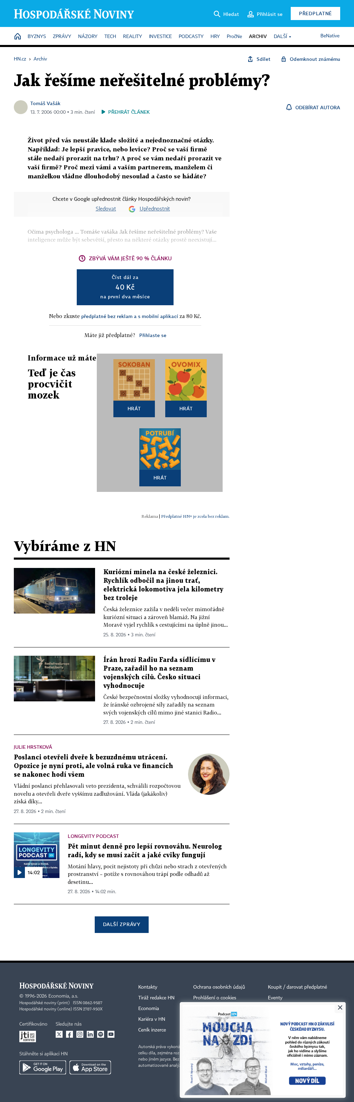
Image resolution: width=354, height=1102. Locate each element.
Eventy (275, 998)
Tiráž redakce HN (156, 998)
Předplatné (315, 13)
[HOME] (18, 36)
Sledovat (106, 209)
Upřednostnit (155, 209)
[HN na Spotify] (100, 1034)
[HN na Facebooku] (69, 1034)
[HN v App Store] (90, 1067)
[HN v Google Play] (42, 1067)
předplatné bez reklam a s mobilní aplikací (129, 316)
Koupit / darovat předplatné (297, 987)
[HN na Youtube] (111, 1034)
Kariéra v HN (151, 1019)
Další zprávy (121, 924)
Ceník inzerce (152, 1030)
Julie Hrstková (33, 747)
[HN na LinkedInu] (90, 1034)
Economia (148, 1008)
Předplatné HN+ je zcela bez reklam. (195, 516)
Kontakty (147, 987)
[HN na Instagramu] (79, 1034)
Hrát (134, 408)
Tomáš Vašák (45, 103)
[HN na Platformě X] (59, 1034)
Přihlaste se (152, 335)
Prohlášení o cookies (214, 998)
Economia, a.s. (63, 996)
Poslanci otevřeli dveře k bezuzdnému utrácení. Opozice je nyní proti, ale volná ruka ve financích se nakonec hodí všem (93, 766)
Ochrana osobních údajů (219, 987)
